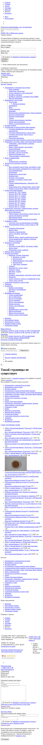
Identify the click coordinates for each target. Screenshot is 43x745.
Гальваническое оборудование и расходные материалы (23, 392)
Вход (6, 17)
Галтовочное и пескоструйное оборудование (20, 391)
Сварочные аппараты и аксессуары (17, 416)
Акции (7, 6)
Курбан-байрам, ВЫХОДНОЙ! (19, 338)
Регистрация (9, 18)
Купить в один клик (23, 704)
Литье (7, 400)
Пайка (7, 409)
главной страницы (18, 378)
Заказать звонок (17, 33)
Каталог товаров (6, 84)
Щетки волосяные (19, 104)
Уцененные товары (11, 325)
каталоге (9, 380)
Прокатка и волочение (12, 410)
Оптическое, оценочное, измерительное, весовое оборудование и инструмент (21, 404)
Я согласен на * (20, 702)
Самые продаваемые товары (10, 425)
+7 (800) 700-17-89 (7, 668)
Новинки (8, 318)
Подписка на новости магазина (11, 339)
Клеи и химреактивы (12, 396)
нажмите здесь (21, 736)
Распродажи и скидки (12, 322)
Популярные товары (12, 320)
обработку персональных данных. (24, 57)
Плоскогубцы (17, 262)
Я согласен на (20, 57)
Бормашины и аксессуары (13, 387)
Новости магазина (9, 348)
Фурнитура (8, 419)
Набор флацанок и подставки (23, 261)
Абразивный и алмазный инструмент (17, 385)
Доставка (8, 8)
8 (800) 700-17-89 (6, 33)
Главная (7, 2)
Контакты (8, 13)
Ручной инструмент (11, 414)
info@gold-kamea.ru (7, 669)
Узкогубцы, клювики (20, 264)
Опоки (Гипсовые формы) (14, 401)
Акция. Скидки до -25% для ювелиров (21, 336)
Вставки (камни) (10, 389)
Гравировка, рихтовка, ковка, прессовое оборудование (23, 394)
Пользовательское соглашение (11, 651)
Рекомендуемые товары (13, 323)
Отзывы (7, 4)
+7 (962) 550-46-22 (7, 75)
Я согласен (5, 739)
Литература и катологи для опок (16, 398)
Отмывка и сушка (11, 407)
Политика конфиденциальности (12, 650)
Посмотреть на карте (8, 646)
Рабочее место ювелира (13, 412)
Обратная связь (6, 666)
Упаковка (8, 418)
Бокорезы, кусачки (19, 257)
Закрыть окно (5, 73)
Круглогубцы (17, 259)
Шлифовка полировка (12, 421)
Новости (8, 10)
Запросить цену (18, 723)
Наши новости (6, 329)
